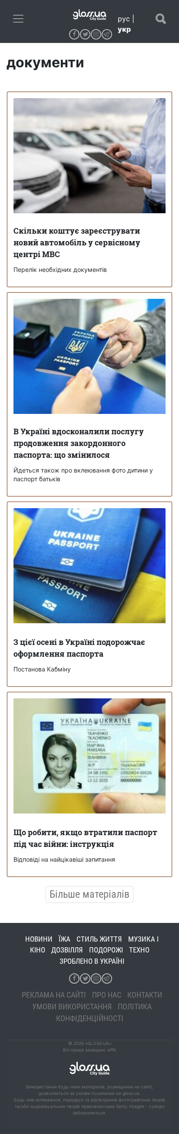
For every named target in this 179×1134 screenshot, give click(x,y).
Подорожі (106, 950)
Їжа (64, 939)
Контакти (144, 994)
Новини (39, 939)
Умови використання (72, 1006)
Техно (139, 950)
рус (124, 18)
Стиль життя (99, 939)
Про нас (106, 994)
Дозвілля (67, 950)
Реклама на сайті (54, 994)
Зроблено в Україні (92, 961)
